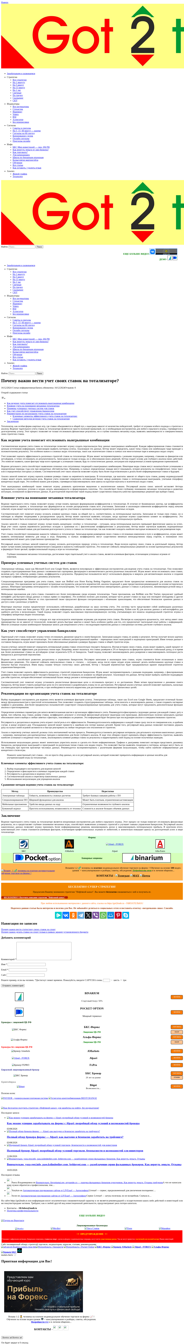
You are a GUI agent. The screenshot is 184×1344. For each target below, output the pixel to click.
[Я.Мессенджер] (58, 915)
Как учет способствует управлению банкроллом (30, 411)
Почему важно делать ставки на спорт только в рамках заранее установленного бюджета (44, 932)
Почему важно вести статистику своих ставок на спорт (28, 929)
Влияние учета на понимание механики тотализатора (33, 406)
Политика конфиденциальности (22, 1210)
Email (4, 969)
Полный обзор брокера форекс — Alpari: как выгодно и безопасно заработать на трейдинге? (65, 1136)
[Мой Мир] (110, 915)
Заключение (13, 421)
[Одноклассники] (73, 915)
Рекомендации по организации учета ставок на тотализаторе (37, 413)
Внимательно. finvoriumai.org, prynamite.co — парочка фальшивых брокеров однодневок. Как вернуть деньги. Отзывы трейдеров (99, 1182)
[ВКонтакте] (65, 915)
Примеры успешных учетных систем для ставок (30, 408)
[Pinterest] (118, 915)
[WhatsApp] (103, 915)
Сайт (3, 975)
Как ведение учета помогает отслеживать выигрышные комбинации (40, 403)
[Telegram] (80, 915)
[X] (88, 915)
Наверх (4, 2)
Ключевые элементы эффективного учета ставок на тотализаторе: (45, 416)
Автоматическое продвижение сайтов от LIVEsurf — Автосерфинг (56, 1190)
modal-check (7, 1255)
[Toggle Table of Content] (3, 398)
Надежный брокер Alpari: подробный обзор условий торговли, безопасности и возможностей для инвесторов (75, 1150)
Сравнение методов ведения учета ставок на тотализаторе (41, 419)
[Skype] (125, 915)
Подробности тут (40, 1322)
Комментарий (8, 959)
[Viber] (95, 915)
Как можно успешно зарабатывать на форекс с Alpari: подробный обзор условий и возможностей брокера (73, 1123)
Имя (4, 964)
